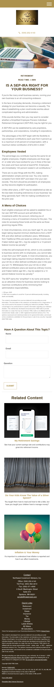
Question (8, 363)
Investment (27, 608)
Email (8, 348)
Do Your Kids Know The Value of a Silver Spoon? (27, 496)
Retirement (27, 606)
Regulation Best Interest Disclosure (12, 681)
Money (27, 618)
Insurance (27, 613)
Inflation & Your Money (27, 552)
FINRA (9, 667)
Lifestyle (27, 621)
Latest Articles (27, 623)
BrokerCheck (45, 631)
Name (8, 333)
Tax (27, 616)
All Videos (27, 626)
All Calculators (27, 628)
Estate (27, 611)
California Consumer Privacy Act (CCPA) (16, 657)
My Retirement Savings (27, 440)
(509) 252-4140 (28, 32)
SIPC (13, 667)
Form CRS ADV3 (7, 678)
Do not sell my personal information (36, 660)
